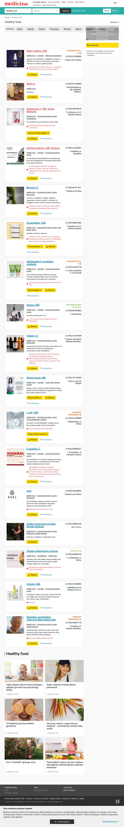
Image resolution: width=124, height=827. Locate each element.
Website (34, 75)
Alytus (78, 29)
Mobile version (69, 790)
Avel (29, 490)
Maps (64, 2)
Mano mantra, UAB (37, 50)
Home (7, 790)
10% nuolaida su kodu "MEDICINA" (41, 429)
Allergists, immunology (53, 56)
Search (65, 11)
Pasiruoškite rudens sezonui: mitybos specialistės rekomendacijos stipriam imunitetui (65, 765)
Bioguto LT (32, 187)
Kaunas (31, 29)
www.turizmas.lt (40, 802)
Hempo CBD (33, 305)
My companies (49, 5)
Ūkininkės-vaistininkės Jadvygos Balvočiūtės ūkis (41, 618)
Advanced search (79, 11)
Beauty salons (31, 230)
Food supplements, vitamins (36, 420)
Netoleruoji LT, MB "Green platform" (40, 110)
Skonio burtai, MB (36, 377)
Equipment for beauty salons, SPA (49, 228)
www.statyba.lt (19, 802)
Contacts (29, 798)
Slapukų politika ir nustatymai (59, 798)
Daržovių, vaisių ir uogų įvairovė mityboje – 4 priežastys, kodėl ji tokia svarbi (64, 726)
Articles (70, 2)
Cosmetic (40, 56)
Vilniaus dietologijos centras (42, 551)
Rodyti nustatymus (110, 821)
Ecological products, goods (47, 116)
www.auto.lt (29, 802)
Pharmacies (31, 195)
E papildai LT (33, 448)
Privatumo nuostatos (41, 798)
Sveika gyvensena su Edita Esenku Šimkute (41, 525)
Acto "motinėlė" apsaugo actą (20, 762)
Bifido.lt (31, 83)
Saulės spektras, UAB (17, 798)
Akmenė (67, 29)
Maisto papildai (33, 290)
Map (116, 11)
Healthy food (31, 56)
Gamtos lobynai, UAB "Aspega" (43, 148)
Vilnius (19, 29)
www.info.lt (8, 802)
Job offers (37, 5)
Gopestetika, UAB (36, 222)
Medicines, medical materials (37, 533)
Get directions (47, 75)
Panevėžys (54, 29)
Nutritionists (31, 343)
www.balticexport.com (55, 802)
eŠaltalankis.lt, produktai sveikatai (40, 263)
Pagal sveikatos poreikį (36, 434)
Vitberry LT (32, 335)
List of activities (54, 2)
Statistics (74, 798)
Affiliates (77, 590)
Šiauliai (42, 29)
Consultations (31, 118)
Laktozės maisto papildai (37, 133)
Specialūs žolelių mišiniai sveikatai (41, 638)
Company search (39, 2)
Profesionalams (34, 247)
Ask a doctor (80, 2)
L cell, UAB (32, 412)
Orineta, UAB (33, 584)
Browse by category (11, 793)
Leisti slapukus (63, 822)
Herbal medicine (32, 627)
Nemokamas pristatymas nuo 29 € (41, 509)
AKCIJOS (32, 602)
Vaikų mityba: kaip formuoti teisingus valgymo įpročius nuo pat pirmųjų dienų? (24, 687)
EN (115, 3)
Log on (81, 798)
